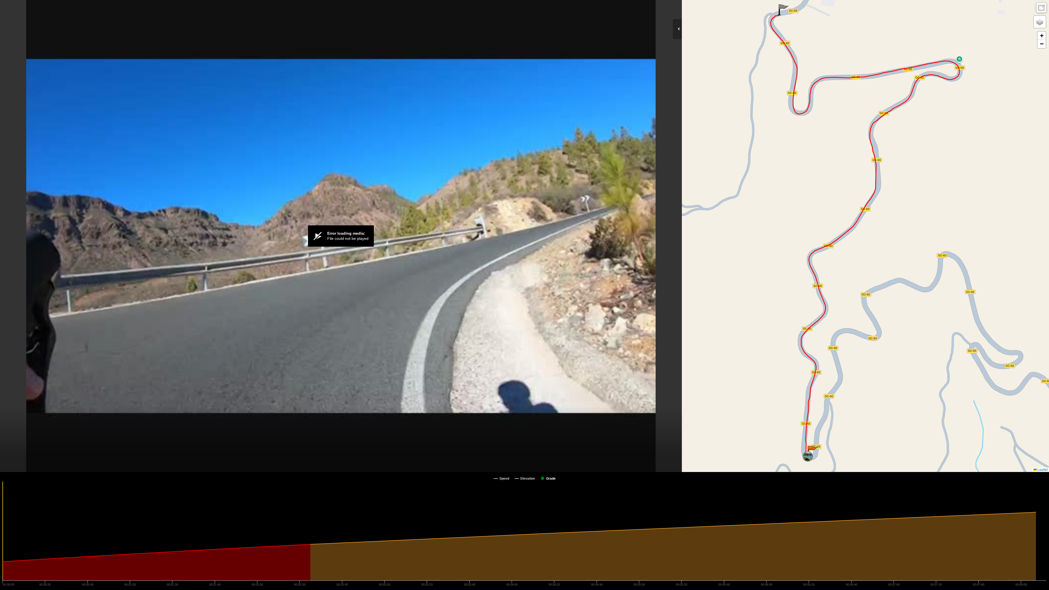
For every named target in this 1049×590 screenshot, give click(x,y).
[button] (812, 451)
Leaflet (1042, 469)
